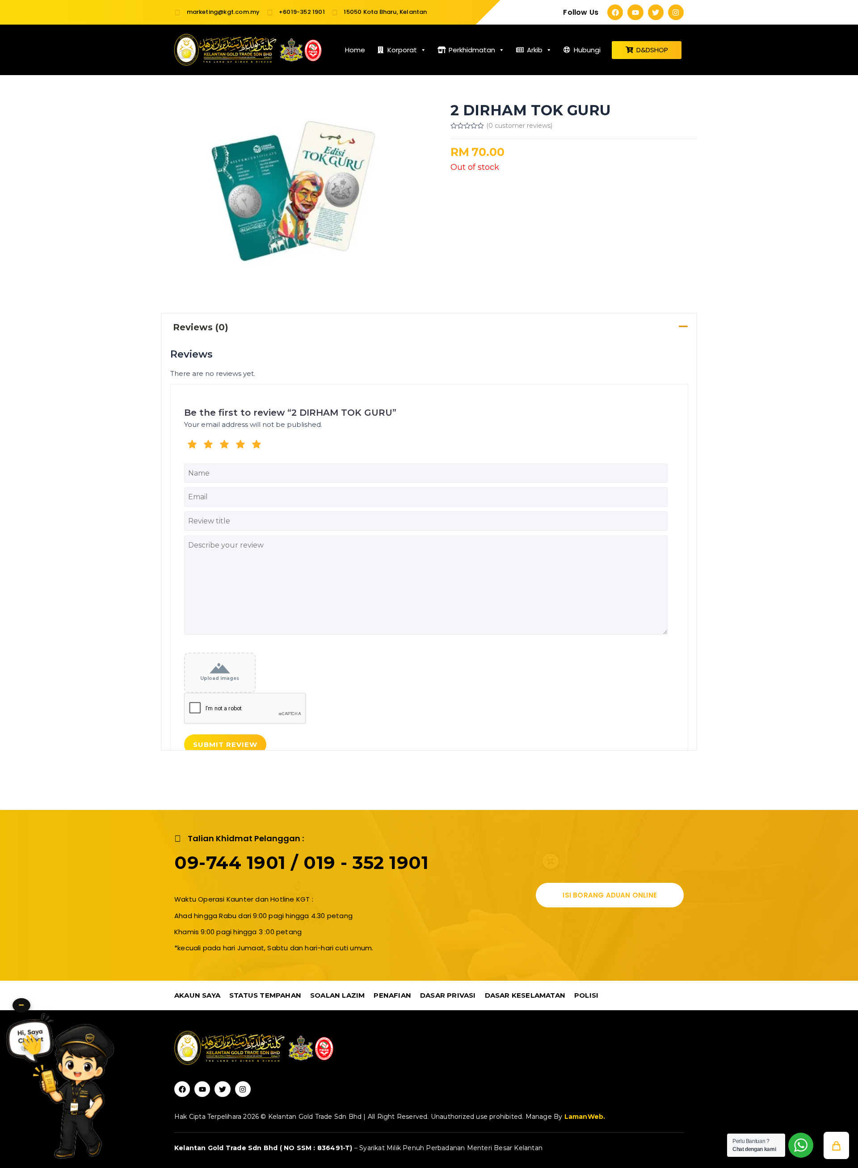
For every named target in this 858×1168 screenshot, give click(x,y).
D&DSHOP (652, 50)
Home (355, 50)
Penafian (392, 995)
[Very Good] (240, 445)
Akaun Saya (197, 995)
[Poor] (208, 445)
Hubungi (587, 50)
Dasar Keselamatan (525, 995)
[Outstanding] (256, 445)
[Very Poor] (192, 445)
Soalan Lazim (337, 995)
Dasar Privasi (448, 995)
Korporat (402, 50)
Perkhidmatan (472, 50)
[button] (836, 1145)
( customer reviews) (519, 126)
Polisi (586, 995)
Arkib (535, 50)
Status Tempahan (265, 995)
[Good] (224, 445)
